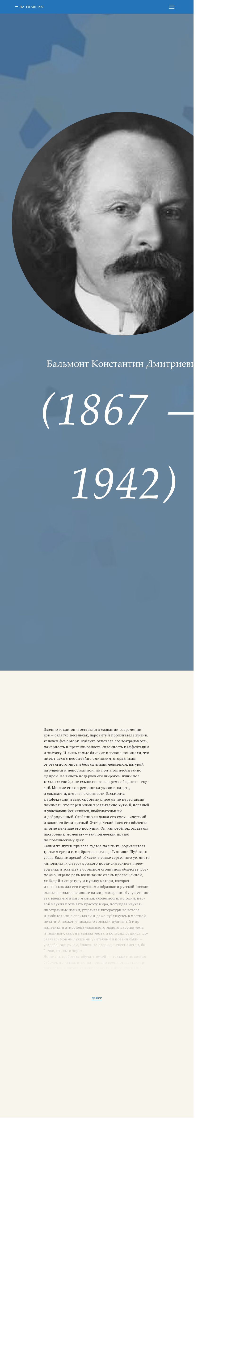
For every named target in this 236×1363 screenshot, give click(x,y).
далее (97, 997)
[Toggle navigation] (171, 6)
